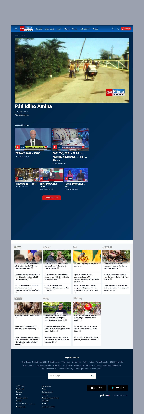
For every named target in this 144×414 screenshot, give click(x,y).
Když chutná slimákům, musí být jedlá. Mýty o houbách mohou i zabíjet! (85, 317)
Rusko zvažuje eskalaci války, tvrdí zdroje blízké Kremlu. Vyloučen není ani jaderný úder (27, 266)
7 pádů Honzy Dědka (43, 365)
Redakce (45, 404)
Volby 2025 (57, 365)
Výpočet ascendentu (49, 369)
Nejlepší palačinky (81, 369)
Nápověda (45, 401)
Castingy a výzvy (47, 392)
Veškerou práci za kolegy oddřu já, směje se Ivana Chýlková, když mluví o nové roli (57, 266)
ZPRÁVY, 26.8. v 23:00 (28, 153)
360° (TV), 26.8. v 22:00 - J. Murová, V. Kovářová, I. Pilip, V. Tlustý (70, 157)
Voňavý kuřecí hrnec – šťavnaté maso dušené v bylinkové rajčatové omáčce (116, 277)
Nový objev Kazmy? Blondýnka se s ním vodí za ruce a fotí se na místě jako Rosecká (57, 339)
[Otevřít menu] (16, 28)
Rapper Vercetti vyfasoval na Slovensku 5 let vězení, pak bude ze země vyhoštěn (57, 329)
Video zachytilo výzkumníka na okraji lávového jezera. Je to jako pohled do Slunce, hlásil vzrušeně (86, 288)
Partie (85, 362)
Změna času (76, 362)
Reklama (19, 392)
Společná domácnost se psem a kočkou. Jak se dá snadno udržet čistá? (85, 329)
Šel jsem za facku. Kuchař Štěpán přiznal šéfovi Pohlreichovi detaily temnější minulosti (57, 277)
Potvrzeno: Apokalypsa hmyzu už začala (86, 265)
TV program (65, 362)
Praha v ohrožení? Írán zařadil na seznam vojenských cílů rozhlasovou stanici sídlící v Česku (27, 288)
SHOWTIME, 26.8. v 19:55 (26, 184)
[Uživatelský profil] (117, 28)
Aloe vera (97, 365)
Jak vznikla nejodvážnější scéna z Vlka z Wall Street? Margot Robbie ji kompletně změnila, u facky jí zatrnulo (27, 340)
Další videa (50, 198)
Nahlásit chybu (21, 407)
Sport (59, 29)
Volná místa (20, 389)
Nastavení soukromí (48, 407)
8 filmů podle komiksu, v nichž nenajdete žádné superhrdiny (25, 328)
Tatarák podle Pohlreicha (83, 365)
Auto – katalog (28, 365)
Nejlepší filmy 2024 (39, 362)
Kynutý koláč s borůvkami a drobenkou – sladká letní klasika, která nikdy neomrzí (115, 266)
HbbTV (18, 395)
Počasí (95, 29)
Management (46, 386)
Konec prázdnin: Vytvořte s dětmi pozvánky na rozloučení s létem (86, 338)
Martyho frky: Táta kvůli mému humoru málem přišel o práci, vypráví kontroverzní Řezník (55, 317)
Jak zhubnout (26, 362)
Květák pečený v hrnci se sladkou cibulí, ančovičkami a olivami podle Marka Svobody (116, 288)
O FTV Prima (20, 386)
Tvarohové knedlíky (66, 369)
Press (44, 389)
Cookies (18, 401)
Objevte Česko (70, 29)
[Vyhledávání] (113, 28)
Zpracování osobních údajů (50, 398)
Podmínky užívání (21, 398)
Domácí (39, 29)
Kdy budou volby (102, 362)
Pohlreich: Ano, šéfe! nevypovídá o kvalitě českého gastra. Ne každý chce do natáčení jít (27, 277)
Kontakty (45, 395)
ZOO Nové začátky (117, 362)
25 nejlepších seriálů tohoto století (27, 315)
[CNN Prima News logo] (26, 28)
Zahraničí (49, 29)
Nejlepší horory (54, 362)
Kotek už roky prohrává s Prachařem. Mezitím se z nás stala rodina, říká (57, 288)
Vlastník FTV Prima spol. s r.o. (25, 404)
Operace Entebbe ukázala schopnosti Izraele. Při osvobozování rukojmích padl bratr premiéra (86, 278)
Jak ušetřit (85, 29)
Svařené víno (67, 365)
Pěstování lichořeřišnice (112, 365)
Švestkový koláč (96, 369)
